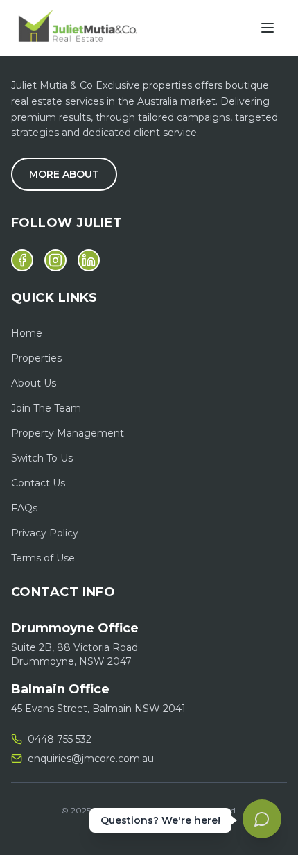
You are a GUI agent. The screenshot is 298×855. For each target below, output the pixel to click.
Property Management (67, 433)
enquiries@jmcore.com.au (91, 758)
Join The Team (46, 408)
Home (26, 333)
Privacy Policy (44, 533)
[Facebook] (22, 260)
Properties (36, 358)
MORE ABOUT (64, 174)
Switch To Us (42, 458)
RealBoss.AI (175, 827)
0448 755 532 (59, 739)
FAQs (24, 508)
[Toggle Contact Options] (262, 818)
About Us (33, 383)
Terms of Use (43, 558)
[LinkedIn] (89, 260)
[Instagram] (55, 260)
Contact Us (38, 483)
